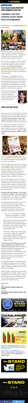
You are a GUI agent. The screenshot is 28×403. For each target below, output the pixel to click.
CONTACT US (22, 394)
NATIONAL (21, 391)
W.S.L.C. (6, 394)
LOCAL (15, 391)
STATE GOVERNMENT (7, 392)
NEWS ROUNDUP (8, 391)
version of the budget (12, 156)
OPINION (16, 392)
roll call (9, 202)
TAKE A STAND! (23, 392)
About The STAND (13, 394)
